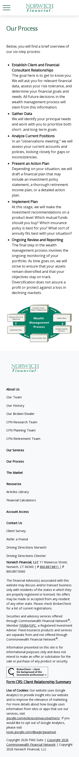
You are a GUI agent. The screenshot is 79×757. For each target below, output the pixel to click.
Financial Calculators (21, 500)
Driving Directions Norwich (26, 547)
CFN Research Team (21, 422)
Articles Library (17, 491)
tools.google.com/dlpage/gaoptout (31, 732)
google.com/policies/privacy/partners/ (33, 718)
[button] (13, 389)
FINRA (23, 625)
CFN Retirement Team (23, 438)
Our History (15, 405)
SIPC (32, 625)
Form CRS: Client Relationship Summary (38, 681)
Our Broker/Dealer (20, 413)
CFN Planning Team (21, 430)
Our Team (14, 397)
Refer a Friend (17, 539)
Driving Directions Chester (26, 555)
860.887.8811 (50, 567)
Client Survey (16, 530)
